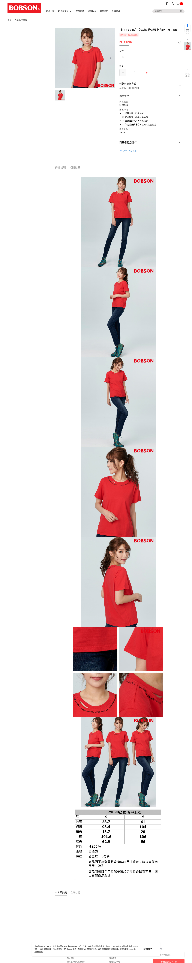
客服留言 (112, 958)
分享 (125, 151)
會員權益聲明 (114, 962)
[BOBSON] (24, 8)
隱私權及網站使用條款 (76, 962)
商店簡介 (70, 958)
